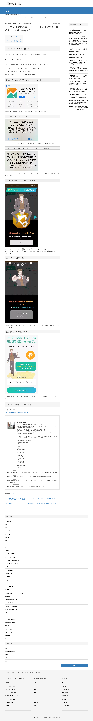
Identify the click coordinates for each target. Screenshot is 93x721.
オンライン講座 (65, 705)
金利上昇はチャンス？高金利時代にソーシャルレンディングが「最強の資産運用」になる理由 (78, 62)
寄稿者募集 (64, 686)
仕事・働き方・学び (9, 602)
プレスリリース (65, 702)
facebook (36, 699)
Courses (38, 672)
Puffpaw (7, 537)
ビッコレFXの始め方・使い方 (13, 40)
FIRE (6, 524)
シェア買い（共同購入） (10, 553)
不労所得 (7, 589)
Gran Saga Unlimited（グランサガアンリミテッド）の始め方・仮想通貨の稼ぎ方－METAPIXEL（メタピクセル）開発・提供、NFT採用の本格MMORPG (31, 499)
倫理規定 (7, 682)
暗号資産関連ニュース (10, 622)
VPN (6, 540)
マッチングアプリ (9, 570)
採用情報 (64, 699)
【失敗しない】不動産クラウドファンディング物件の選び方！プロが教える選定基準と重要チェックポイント (78, 69)
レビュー (7, 583)
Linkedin (36, 702)
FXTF (14, 479)
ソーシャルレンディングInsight (12, 560)
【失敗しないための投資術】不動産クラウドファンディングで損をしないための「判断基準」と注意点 (78, 108)
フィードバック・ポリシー (11, 699)
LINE (35, 689)
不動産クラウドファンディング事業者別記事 (14, 593)
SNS (19, 672)
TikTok (35, 692)
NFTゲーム (7, 534)
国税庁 (6, 654)
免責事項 (7, 705)
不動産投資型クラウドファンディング (13, 599)
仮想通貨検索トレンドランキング (69, 709)
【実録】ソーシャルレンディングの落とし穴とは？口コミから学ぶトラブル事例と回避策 (78, 50)
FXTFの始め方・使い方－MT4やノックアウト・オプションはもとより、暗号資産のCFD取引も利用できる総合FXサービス (32, 481)
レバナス (7, 580)
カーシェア (7, 550)
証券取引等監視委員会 (10, 651)
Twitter (35, 682)
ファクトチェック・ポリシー (11, 692)
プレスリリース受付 (66, 689)
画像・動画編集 (8, 629)
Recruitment (25, 672)
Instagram (36, 695)
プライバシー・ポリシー (10, 702)
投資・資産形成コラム (10, 619)
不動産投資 (7, 596)
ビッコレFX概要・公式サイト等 (14, 41)
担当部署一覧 (65, 695)
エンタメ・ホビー (9, 547)
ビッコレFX (56, 23)
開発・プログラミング (10, 638)
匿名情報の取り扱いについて (11, 695)
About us (64, 682)
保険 (6, 612)
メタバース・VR (8, 573)
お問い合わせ (65, 692)
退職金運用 (7, 635)
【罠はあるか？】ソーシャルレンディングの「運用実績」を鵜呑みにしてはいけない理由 (78, 77)
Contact (31, 672)
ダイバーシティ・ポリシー (11, 686)
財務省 (6, 661)
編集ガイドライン (9, 709)
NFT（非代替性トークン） (11, 530)
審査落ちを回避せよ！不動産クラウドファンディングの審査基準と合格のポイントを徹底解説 (78, 56)
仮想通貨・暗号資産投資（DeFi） (12, 606)
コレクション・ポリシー (10, 689)
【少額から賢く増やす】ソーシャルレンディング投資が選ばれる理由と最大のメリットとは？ (78, 102)
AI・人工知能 (8, 521)
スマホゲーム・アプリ (10, 557)
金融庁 (6, 648)
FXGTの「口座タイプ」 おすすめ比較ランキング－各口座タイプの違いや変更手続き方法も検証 (30, 476)
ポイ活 (6, 566)
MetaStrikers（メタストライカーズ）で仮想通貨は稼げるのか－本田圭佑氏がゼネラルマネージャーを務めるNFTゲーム (31, 504)
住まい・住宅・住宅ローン (11, 609)
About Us (13, 672)
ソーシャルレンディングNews (11, 563)
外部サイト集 (36, 705)
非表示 (15, 37)
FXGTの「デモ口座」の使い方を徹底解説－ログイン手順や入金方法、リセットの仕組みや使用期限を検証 (32, 472)
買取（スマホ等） (9, 632)
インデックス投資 (9, 544)
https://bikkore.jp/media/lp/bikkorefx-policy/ (17, 412)
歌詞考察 (7, 625)
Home (7, 672)
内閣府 (6, 657)
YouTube (36, 686)
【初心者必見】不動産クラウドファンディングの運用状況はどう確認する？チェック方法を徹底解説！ (78, 96)
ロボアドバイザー (9, 586)
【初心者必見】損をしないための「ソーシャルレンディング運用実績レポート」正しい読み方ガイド (78, 90)
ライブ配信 (7, 576)
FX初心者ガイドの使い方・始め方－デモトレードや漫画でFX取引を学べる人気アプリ (28, 486)
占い (6, 616)
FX (6, 527)
